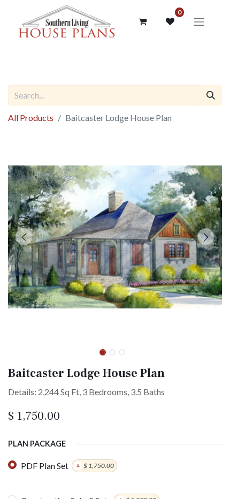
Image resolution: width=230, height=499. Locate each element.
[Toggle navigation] (199, 21)
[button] (24, 236)
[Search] (211, 95)
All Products (30, 117)
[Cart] (142, 21)
